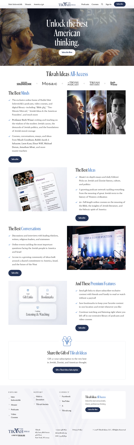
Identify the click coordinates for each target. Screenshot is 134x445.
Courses (95, 4)
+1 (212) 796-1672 (61, 430)
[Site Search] (102, 4)
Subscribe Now (67, 52)
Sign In (108, 4)
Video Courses (14, 415)
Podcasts (85, 4)
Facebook (66, 396)
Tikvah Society (42, 404)
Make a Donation (40, 398)
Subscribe (120, 4)
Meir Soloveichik (15, 4)
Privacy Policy (77, 430)
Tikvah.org (66, 410)
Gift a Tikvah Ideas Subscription (67, 370)
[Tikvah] (66, 4)
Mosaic (28, 4)
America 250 (39, 4)
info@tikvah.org (61, 433)
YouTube (65, 401)
